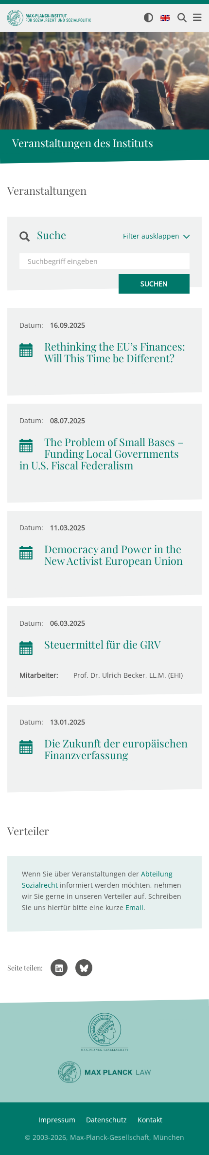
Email (134, 907)
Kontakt (150, 1119)
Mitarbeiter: (38, 675)
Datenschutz (106, 1119)
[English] (165, 18)
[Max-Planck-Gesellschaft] (104, 1032)
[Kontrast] (148, 18)
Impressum (56, 1119)
